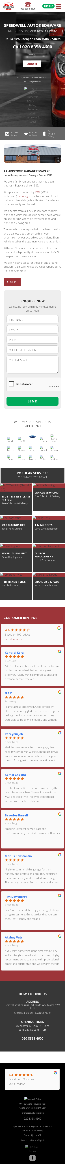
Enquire (48, 6)
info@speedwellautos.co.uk (33, 1113)
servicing (23, 196)
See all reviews (13, 639)
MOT (37, 192)
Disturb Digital (37, 1140)
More (13, 282)
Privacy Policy (37, 1130)
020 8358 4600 (32, 1038)
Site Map (26, 1130)
